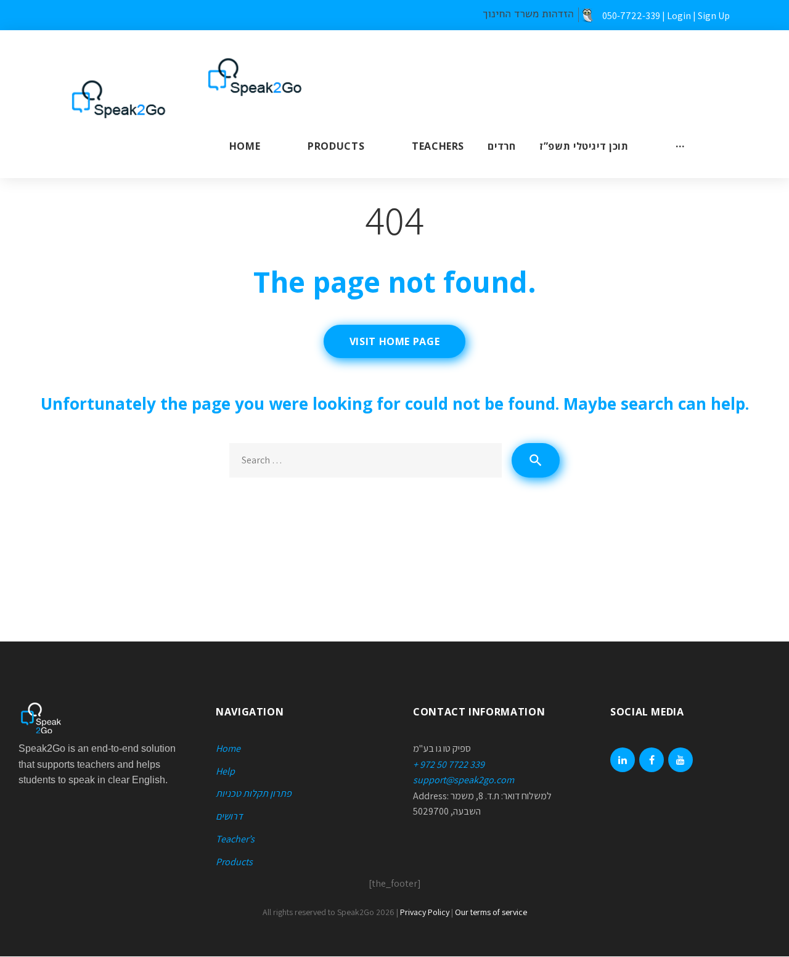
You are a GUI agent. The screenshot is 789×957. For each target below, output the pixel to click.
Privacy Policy (424, 912)
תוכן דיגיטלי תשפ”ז (584, 146)
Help (225, 771)
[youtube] (680, 759)
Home (245, 146)
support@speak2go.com (463, 779)
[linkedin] (622, 759)
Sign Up (714, 15)
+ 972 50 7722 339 (448, 764)
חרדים (501, 146)
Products (336, 146)
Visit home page (395, 341)
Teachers (438, 146)
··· (680, 146)
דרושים (229, 816)
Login (679, 15)
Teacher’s (235, 839)
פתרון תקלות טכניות (254, 793)
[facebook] (651, 759)
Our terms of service (491, 912)
